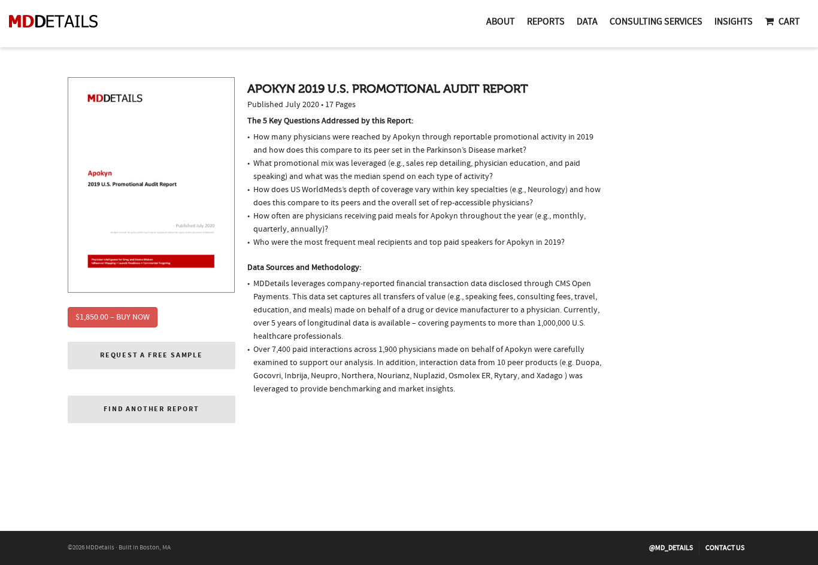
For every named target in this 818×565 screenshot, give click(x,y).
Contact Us (724, 547)
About (500, 22)
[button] (151, 355)
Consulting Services (656, 22)
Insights (733, 22)
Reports (546, 22)
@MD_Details (671, 547)
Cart (789, 22)
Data (587, 22)
